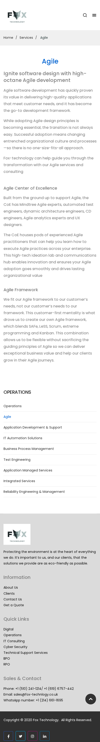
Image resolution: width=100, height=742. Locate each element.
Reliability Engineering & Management (34, 491)
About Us (10, 587)
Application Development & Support (32, 427)
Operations (12, 406)
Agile (7, 416)
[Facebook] (8, 736)
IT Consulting (14, 641)
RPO (6, 664)
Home (8, 37)
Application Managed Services (27, 470)
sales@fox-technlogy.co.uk (36, 694)
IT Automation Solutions (22, 438)
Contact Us (12, 599)
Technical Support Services (25, 652)
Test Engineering (16, 459)
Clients (9, 593)
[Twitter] (20, 736)
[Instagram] (32, 736)
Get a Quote (13, 605)
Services (26, 37)
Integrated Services (19, 481)
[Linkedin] (45, 736)
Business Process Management (28, 448)
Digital (8, 629)
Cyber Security (15, 647)
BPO (6, 658)
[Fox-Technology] (16, 15)
